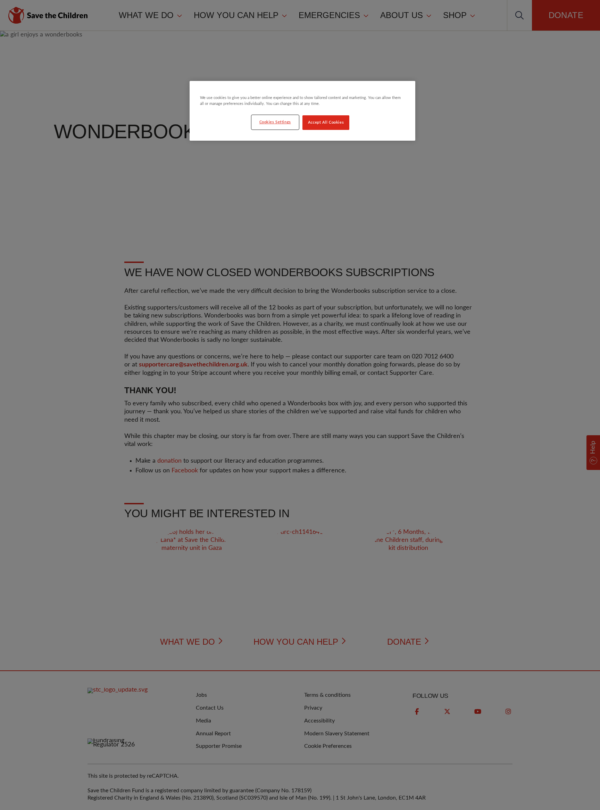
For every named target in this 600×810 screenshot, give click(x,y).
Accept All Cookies (326, 122)
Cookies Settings (275, 122)
